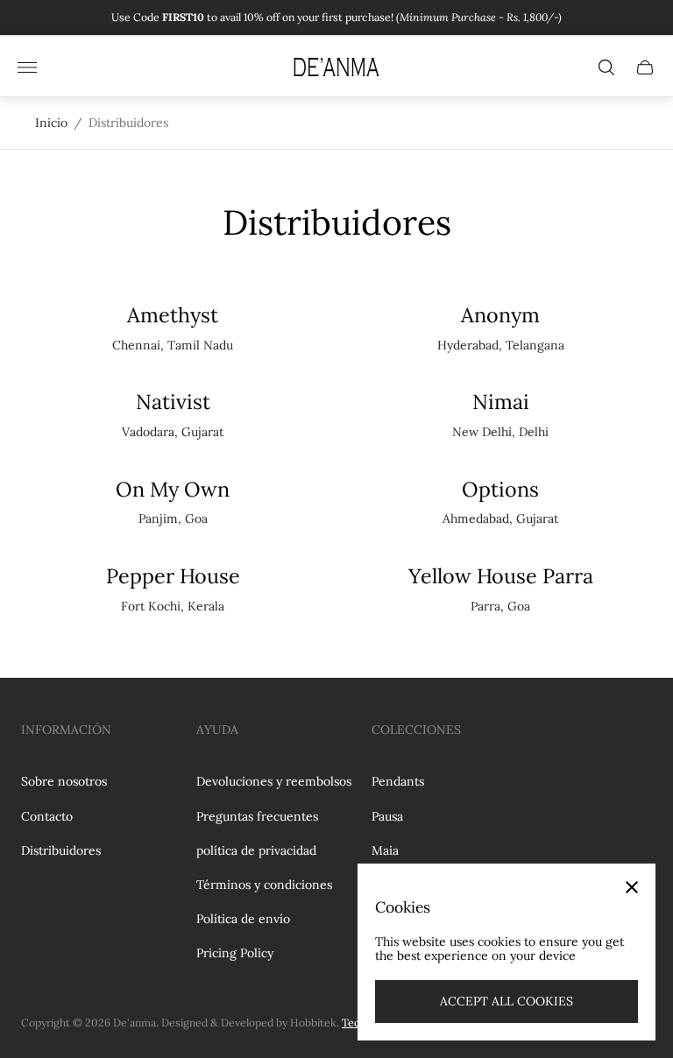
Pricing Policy (234, 953)
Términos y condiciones (264, 884)
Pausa (387, 816)
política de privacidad (256, 850)
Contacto (47, 816)
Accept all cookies (506, 1001)
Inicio (51, 122)
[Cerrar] (632, 887)
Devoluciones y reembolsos (273, 781)
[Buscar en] (606, 67)
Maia (385, 850)
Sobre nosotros (64, 781)
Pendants (398, 781)
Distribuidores (61, 850)
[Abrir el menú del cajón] (27, 67)
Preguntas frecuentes (257, 816)
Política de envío (243, 919)
